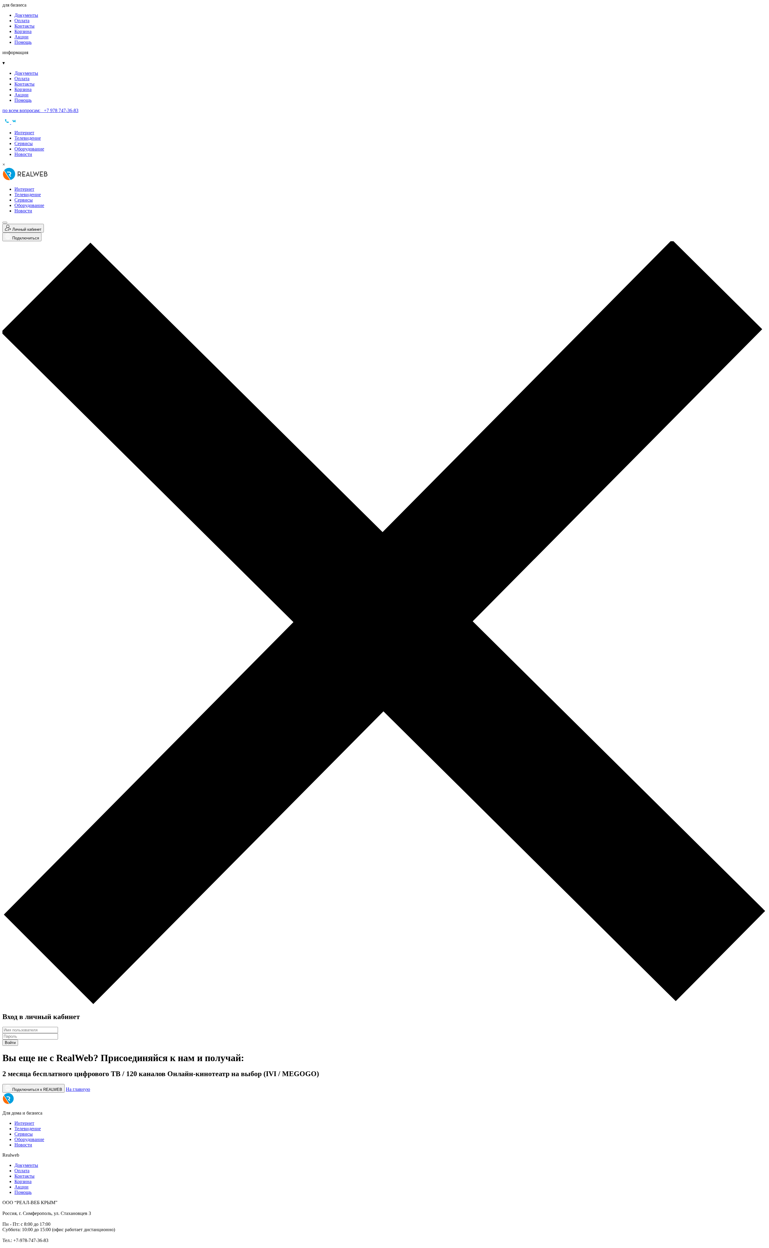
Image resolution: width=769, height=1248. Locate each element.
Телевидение (27, 138)
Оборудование (29, 148)
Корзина (23, 31)
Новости (23, 154)
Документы (26, 15)
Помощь (23, 42)
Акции (21, 36)
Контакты (24, 26)
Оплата (21, 20)
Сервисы (23, 143)
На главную (78, 1089)
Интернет (24, 132)
